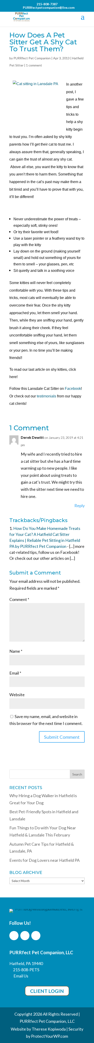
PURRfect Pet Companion (32, 58)
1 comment (34, 65)
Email (15, 672)
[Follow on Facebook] (13, 935)
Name (15, 651)
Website (17, 694)
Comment (19, 599)
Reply (79, 505)
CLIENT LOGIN (47, 991)
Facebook (73, 389)
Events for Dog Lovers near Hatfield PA (44, 860)
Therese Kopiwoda (49, 1029)
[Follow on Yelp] (24, 935)
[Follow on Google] (35, 935)
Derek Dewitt (32, 437)
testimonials (46, 396)
